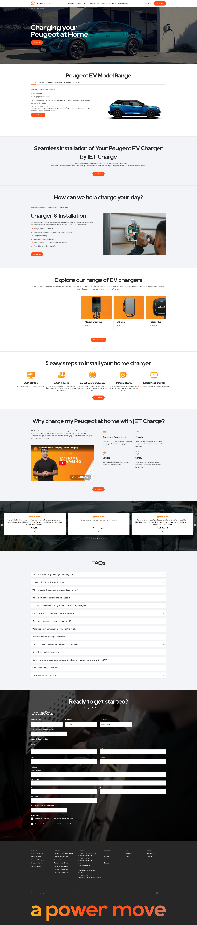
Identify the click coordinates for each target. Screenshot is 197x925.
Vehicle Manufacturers (61, 866)
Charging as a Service (85, 855)
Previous (2, 525)
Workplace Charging (37, 853)
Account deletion (82, 893)
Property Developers (60, 860)
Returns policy (72, 893)
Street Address (36, 771)
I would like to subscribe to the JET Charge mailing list (53, 824)
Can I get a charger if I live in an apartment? (51, 621)
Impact (106, 857)
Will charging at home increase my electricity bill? (54, 629)
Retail (127, 857)
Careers (106, 860)
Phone (103, 757)
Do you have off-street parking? (43, 729)
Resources (104, 3)
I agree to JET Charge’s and (54, 819)
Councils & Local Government (63, 853)
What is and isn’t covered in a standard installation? (55, 590)
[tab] (33, 83)
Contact (106, 863)
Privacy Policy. (69, 819)
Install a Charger (38, 115)
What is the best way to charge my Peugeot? (52, 574)
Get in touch (160, 3)
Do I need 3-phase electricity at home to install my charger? (59, 605)
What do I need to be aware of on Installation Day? (55, 644)
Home (33, 9)
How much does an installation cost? (48, 582)
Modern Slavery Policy (105, 893)
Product (85, 3)
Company (112, 3)
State (102, 788)
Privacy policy (54, 893)
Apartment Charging (37, 860)
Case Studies (94, 3)
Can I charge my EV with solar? (46, 667)
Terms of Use (56, 819)
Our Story (107, 853)
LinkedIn (149, 857)
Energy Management (85, 865)
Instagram (150, 860)
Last (101, 748)
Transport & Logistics (61, 863)
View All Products (98, 340)
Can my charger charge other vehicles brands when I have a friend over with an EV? (69, 660)
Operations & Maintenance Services (89, 877)
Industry (78, 3)
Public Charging (36, 857)
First (32, 748)
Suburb (33, 788)
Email (33, 757)
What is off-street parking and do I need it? (51, 598)
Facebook (150, 853)
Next (195, 525)
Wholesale (129, 853)
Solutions (71, 3)
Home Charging (36, 866)
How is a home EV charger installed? (48, 636)
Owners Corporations (61, 857)
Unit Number (35, 779)
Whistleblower (116, 893)
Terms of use (63, 893)
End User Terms (93, 893)
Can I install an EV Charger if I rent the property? (53, 613)
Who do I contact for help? (44, 675)
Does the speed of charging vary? (47, 652)
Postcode (34, 796)
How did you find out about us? (43, 805)
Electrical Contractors (61, 872)
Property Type (36, 720)
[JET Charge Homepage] (40, 3)
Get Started (37, 42)
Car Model (103, 720)
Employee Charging (37, 863)
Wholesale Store (123, 3)
